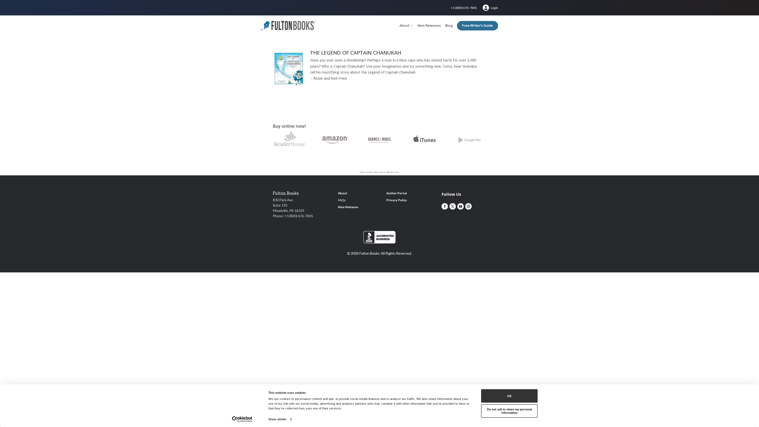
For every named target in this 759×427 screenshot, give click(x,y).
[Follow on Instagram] (468, 206)
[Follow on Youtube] (460, 206)
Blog (449, 25)
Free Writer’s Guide (477, 25)
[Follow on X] (452, 206)
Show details (277, 419)
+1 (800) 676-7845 (464, 7)
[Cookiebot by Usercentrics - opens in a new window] (242, 419)
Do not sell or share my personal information (509, 410)
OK (509, 396)
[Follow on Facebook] (445, 206)
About (404, 25)
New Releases (429, 25)
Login (494, 7)
